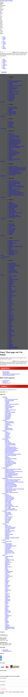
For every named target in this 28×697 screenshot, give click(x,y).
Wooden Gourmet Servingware (15, 185)
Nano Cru (11, 245)
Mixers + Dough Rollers (14, 93)
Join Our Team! (6, 371)
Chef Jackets (11, 122)
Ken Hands (11, 315)
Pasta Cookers (12, 96)
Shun (10, 338)
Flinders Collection (13, 242)
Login (4, 47)
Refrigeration (11, 98)
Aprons (10, 121)
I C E (10, 311)
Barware (2, 257)
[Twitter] (14, 658)
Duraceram (11, 300)
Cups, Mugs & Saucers (13, 251)
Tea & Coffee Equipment (14, 136)
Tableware (3, 197)
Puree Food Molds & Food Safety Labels (17, 168)
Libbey (10, 317)
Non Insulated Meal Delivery (15, 173)
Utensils (10, 156)
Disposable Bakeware (13, 180)
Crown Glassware (12, 295)
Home (4, 36)
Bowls (10, 248)
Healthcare (3, 161)
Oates (10, 324)
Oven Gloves (11, 160)
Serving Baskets (12, 210)
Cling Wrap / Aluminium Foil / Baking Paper (14, 481)
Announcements (6, 382)
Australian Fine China (13, 279)
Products (4, 381)
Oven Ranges (11, 94)
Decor (10, 299)
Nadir (10, 323)
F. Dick (10, 302)
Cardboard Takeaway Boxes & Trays (16, 192)
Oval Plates (11, 252)
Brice (10, 287)
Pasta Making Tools (13, 150)
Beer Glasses (11, 223)
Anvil (10, 277)
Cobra (10, 293)
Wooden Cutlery (12, 184)
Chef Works (11, 292)
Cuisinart (10, 296)
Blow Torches (12, 134)
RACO (10, 327)
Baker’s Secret (8, 562)
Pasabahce (11, 325)
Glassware (3, 218)
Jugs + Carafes (12, 229)
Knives (10, 148)
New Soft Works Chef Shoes (8, 375)
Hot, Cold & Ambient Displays (15, 80)
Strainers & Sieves (12, 154)
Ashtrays (10, 202)
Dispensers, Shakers (13, 207)
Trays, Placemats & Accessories (15, 172)
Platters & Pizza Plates (13, 253)
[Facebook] (14, 656)
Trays (10, 273)
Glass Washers (12, 266)
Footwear (11, 124)
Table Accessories (12, 211)
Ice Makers (11, 92)
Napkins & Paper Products (14, 189)
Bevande (10, 282)
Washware (11, 100)
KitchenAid (11, 316)
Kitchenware (3, 128)
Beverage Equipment (13, 82)
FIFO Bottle (11, 303)
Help (4, 46)
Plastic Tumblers (12, 174)
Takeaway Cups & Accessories (15, 193)
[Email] (14, 660)
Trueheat (10, 342)
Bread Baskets (12, 203)
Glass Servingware (13, 228)
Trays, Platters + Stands (13, 215)
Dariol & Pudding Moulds (14, 141)
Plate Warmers (12, 97)
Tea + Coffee (11, 214)
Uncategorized (6, 380)
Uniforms (3, 116)
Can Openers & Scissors (14, 135)
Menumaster (11, 320)
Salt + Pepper (11, 209)
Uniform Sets (11, 127)
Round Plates (11, 254)
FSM (10, 307)
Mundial (10, 322)
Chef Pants (11, 123)
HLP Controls (11, 309)
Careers (4, 42)
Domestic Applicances (13, 87)
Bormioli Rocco (12, 286)
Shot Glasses (11, 231)
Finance (4, 38)
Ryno (10, 332)
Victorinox (11, 344)
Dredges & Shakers (13, 145)
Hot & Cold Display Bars (14, 91)
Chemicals (11, 109)
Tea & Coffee (11, 249)
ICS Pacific (11, 313)
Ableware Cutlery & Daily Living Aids (17, 170)
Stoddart (10, 340)
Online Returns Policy (7, 651)
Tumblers (11, 234)
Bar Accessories (12, 263)
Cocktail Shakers (12, 264)
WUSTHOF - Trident (13, 347)
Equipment (3, 74)
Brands (2, 274)
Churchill (11, 241)
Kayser (10, 314)
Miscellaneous (12, 208)
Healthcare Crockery (13, 166)
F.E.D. (10, 304)
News (4, 41)
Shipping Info (5, 649)
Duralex (10, 301)
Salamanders (11, 99)
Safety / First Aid (12, 190)
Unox (10, 343)
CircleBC (2, 693)
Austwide (11, 280)
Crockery (3, 235)
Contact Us (5, 65)
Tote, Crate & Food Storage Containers (17, 146)
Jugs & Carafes (12, 217)
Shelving (10, 157)
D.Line (10, 297)
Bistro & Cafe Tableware (14, 240)
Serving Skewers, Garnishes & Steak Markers (14, 488)
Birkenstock (11, 284)
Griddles (10, 90)
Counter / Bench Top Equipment (15, 85)
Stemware (11, 233)
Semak (10, 337)
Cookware (11, 138)
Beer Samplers (12, 224)
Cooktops (11, 84)
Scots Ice (10, 336)
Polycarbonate (12, 230)
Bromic (10, 288)
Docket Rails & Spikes (13, 143)
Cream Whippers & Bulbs (14, 139)
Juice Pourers (11, 267)
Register (4, 48)
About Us (5, 61)
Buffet (2, 255)
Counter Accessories (13, 204)
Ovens (10, 79)
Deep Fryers (11, 86)
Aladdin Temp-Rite (13, 275)
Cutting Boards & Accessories (15, 140)
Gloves (10, 115)
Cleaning (3, 101)
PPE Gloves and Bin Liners (14, 183)
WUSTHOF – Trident (9, 628)
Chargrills (11, 83)
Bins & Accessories (13, 106)
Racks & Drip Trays (13, 271)
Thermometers (12, 155)
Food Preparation (12, 89)
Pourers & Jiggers (12, 270)
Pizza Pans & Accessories (14, 152)
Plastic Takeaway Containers (15, 182)
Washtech (11, 345)
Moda (10, 321)
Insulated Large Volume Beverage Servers (17, 167)
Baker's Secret (12, 281)
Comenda (11, 294)
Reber (10, 328)
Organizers (11, 268)
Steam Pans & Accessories (14, 153)
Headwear (11, 126)
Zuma (10, 349)
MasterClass (11, 318)
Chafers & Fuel (7, 256)
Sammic (10, 333)
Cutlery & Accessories (13, 205)
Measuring (11, 149)
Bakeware (11, 133)
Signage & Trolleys (13, 112)
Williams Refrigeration (13, 346)
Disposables (3, 175)
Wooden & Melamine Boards (15, 216)
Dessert (10, 227)
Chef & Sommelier (13, 290)
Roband (10, 329)
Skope (10, 339)
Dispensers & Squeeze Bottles (15, 142)
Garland (10, 308)
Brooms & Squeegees (13, 108)
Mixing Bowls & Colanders (14, 159)
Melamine (11, 244)
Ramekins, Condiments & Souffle (16, 246)
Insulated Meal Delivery (14, 171)
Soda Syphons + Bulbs (13, 272)
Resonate (11, 247)
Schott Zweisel (12, 335)
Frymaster (11, 306)
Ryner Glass (11, 331)
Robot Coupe (11, 330)
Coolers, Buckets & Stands (14, 265)
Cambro (10, 289)
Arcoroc (10, 278)
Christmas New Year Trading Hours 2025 (11, 373)
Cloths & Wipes (12, 113)
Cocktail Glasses (12, 226)
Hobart (10, 310)
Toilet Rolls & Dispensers (14, 191)
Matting (10, 110)
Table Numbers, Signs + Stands (15, 212)
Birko (10, 285)
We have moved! (6, 372)
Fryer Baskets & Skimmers (14, 147)
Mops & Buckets (12, 111)
